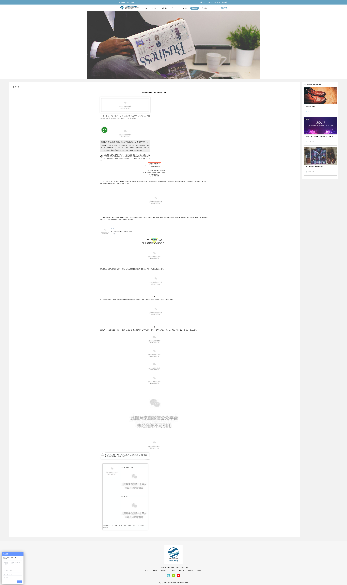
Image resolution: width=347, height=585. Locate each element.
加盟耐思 (164, 8)
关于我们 (154, 8)
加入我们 (204, 8)
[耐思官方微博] (178, 576)
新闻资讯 (194, 8)
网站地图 (224, 2)
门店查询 (184, 8)
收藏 (218, 2)
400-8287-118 (211, 2)
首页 (145, 8)
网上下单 (224, 8)
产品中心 (174, 8)
